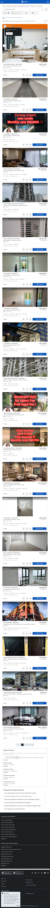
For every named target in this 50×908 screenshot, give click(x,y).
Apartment (29, 757)
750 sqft (17, 758)
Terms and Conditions (31, 885)
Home (3, 6)
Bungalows (42, 757)
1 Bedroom (5, 777)
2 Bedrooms (11, 777)
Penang (32, 6)
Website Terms (29, 882)
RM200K (17, 756)
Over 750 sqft (12, 783)
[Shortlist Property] (45, 31)
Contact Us (4, 886)
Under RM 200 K (6, 770)
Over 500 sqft (6, 783)
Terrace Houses (35, 757)
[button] (3, 17)
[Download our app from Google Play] (18, 873)
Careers (3, 883)
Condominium (15, 757)
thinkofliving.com (30, 893)
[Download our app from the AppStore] (6, 873)
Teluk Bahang (12, 764)
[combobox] (23, 9)
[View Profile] (12, 26)
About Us (3, 878)
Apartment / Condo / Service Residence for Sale (18, 6)
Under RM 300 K (14, 770)
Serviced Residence (23, 757)
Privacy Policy (29, 879)
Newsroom (3, 881)
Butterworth (5, 764)
